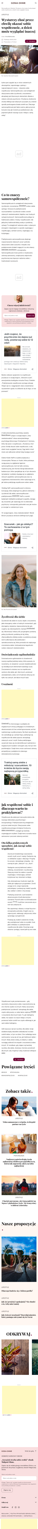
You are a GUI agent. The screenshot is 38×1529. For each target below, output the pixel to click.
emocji (15, 902)
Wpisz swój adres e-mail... (9, 1474)
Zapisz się (30, 315)
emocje (4, 1072)
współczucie (23, 1075)
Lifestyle (12, 8)
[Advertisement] (17, 413)
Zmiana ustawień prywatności (12, 1516)
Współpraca (28, 1516)
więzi (3, 1053)
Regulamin (5, 1513)
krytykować (31, 628)
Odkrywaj (5, 1502)
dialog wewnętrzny (8, 830)
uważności (15, 496)
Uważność (5, 723)
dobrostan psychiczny (9, 249)
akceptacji (22, 205)
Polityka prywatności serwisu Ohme (22, 1513)
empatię (33, 1012)
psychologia (15, 1072)
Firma (4, 1498)
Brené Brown (6, 435)
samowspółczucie (8, 1075)
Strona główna (5, 8)
